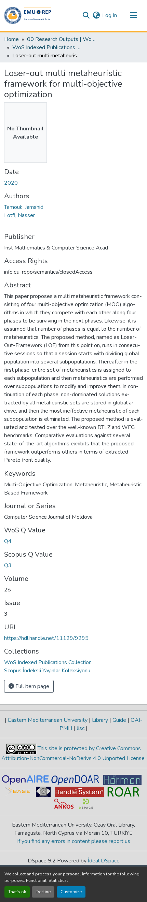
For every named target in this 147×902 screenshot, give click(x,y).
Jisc (80, 728)
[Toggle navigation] (133, 15)
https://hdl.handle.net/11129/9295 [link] (46, 638)
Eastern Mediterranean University (47, 720)
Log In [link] (109, 15)
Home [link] (11, 39)
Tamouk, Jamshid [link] (23, 207)
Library (100, 720)
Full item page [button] (31, 686)
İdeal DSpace (104, 860)
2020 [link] (11, 183)
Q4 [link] (8, 541)
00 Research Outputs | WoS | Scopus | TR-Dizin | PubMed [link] (61, 39)
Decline (43, 892)
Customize (71, 892)
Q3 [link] (8, 565)
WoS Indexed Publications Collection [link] (46, 47)
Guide (119, 720)
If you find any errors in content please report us (73, 841)
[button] (27, 15)
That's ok (17, 892)
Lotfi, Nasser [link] (19, 215)
